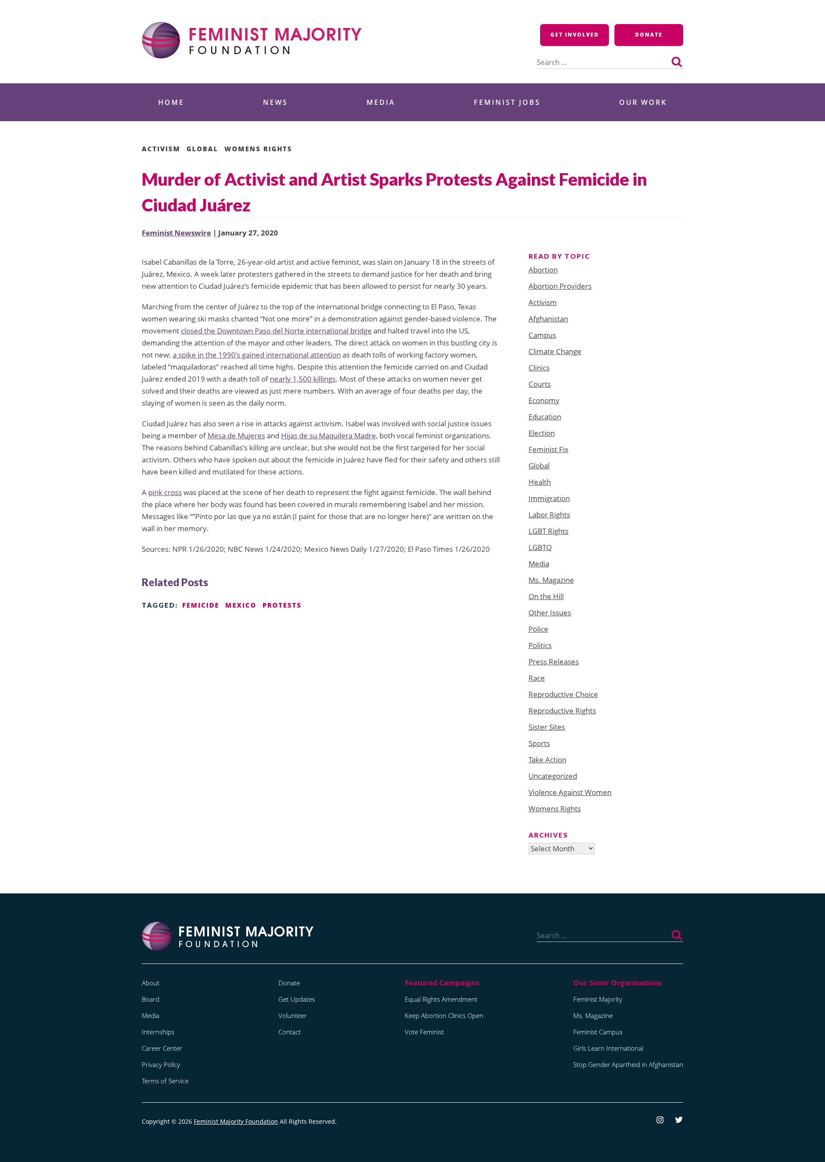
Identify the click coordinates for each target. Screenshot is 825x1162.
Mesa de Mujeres (236, 435)
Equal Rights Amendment (441, 999)
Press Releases (554, 662)
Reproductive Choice (563, 694)
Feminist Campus (598, 1031)
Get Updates (296, 999)
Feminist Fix (548, 449)
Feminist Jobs (507, 102)
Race (537, 678)
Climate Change (555, 351)
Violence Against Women (570, 792)
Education (545, 417)
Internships (158, 1031)
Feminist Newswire (176, 233)
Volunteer (292, 1015)
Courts (540, 384)
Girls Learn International (608, 1048)
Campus (542, 335)
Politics (540, 645)
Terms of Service (165, 1080)
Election (542, 433)
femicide (200, 605)
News (275, 102)
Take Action (547, 759)
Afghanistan (548, 319)
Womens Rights (258, 148)
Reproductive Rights (562, 711)
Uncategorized (553, 776)
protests (282, 605)
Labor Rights (549, 515)
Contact (289, 1031)
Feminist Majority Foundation (236, 1121)
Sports (539, 743)
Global (202, 148)
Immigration (549, 498)
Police (538, 629)
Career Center (162, 1048)
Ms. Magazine (551, 580)
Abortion (543, 270)
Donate (649, 34)
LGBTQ (540, 547)
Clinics (539, 368)
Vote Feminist (424, 1031)
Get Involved (574, 34)
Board (150, 999)
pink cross (165, 492)
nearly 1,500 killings (303, 379)
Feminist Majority (597, 999)
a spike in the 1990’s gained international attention (257, 355)
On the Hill (546, 596)
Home (171, 102)
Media (381, 102)
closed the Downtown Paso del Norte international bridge (276, 331)
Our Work (643, 102)
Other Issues (550, 613)
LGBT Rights (548, 531)
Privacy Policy (161, 1064)
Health (540, 482)
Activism (161, 148)
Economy (544, 400)
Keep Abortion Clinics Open (444, 1015)
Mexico (241, 605)
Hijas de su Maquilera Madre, (329, 435)
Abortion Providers (560, 286)
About (150, 983)
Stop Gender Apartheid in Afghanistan (628, 1064)
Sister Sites (547, 727)
